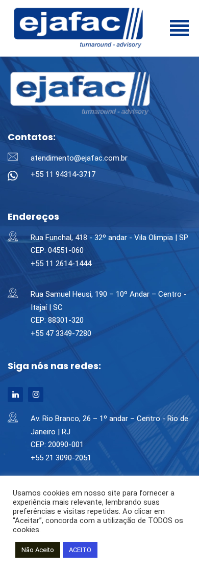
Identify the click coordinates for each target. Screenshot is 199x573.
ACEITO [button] (80, 550)
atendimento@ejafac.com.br (79, 158)
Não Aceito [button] (37, 550)
